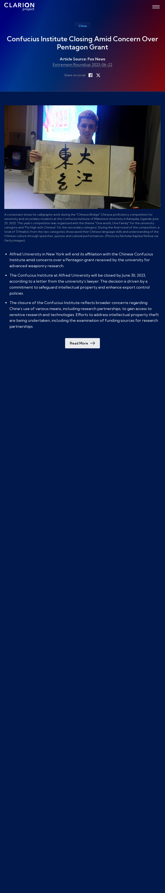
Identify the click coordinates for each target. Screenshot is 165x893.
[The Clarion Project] (19, 7)
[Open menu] (156, 7)
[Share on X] (98, 75)
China (82, 26)
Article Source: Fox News (82, 59)
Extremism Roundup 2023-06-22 (82, 64)
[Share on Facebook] (90, 75)
